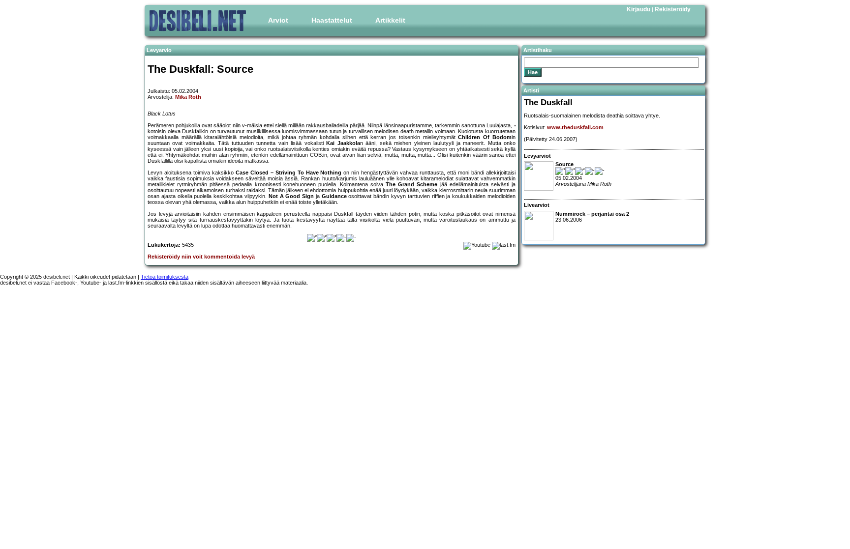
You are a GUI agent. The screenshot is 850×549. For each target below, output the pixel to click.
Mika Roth (188, 97)
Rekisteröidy (673, 9)
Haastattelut (331, 20)
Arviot (278, 20)
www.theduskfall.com (575, 127)
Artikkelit (390, 20)
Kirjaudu (638, 9)
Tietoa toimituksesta (164, 277)
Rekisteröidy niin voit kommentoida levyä (201, 257)
